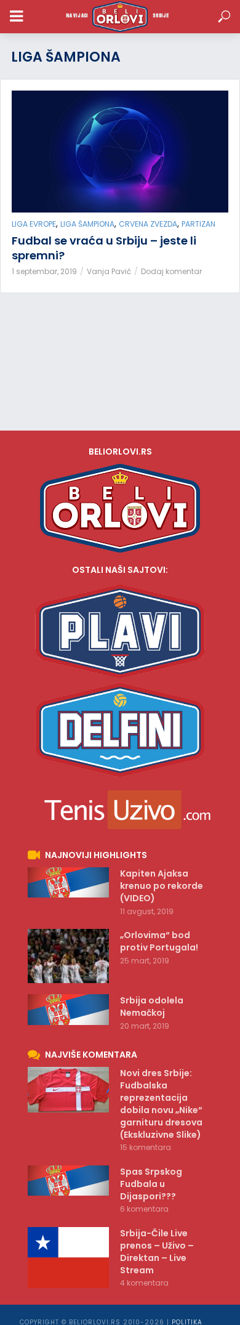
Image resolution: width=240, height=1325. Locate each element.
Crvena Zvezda (148, 224)
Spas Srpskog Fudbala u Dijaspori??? (151, 1183)
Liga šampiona (87, 224)
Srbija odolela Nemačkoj (151, 1006)
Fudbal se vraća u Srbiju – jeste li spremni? (104, 248)
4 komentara (144, 1283)
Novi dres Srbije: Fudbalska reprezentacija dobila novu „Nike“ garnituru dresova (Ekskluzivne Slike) (161, 1104)
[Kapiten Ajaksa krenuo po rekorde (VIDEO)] (68, 882)
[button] (224, 17)
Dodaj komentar (171, 271)
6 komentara (144, 1209)
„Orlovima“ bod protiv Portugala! (159, 941)
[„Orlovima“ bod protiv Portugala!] (68, 956)
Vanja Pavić (109, 271)
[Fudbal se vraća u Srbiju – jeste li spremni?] (120, 152)
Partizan (198, 224)
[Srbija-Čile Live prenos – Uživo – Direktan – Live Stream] (68, 1257)
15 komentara (145, 1147)
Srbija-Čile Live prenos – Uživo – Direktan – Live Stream (157, 1251)
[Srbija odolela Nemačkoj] (68, 1009)
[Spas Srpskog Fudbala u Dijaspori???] (68, 1180)
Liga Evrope (34, 224)
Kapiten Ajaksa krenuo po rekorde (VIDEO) (161, 885)
